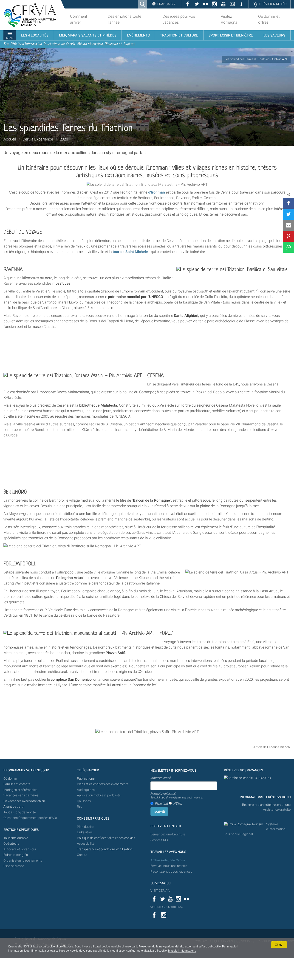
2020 (64, 139)
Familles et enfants (16, 784)
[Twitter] (288, 214)
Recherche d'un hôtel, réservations (266, 805)
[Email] (288, 225)
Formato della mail (176, 795)
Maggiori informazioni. (182, 950)
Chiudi (279, 944)
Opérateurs (11, 844)
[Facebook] (288, 203)
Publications (86, 779)
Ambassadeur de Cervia (167, 860)
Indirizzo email (160, 778)
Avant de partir (14, 807)
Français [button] (165, 4)
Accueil (9, 139)
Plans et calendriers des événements (102, 784)
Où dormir (10, 779)
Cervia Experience (38, 139)
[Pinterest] (288, 236)
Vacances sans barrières (20, 795)
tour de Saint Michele (130, 252)
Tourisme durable (15, 838)
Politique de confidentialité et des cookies (106, 838)
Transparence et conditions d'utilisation (105, 849)
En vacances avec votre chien (24, 801)
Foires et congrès (15, 855)
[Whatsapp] (288, 247)
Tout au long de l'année (19, 812)
